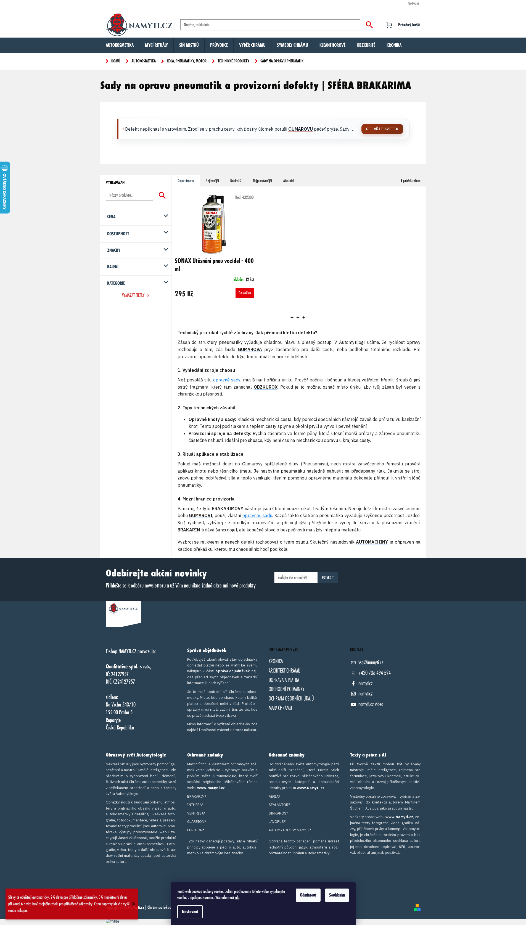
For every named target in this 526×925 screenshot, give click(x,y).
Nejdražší (236, 181)
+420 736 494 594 (374, 673)
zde (237, 897)
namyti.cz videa (370, 704)
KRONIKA (276, 661)
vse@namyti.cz (371, 662)
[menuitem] (119, 45)
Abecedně (288, 181)
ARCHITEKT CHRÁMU (284, 671)
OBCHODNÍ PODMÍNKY (287, 689)
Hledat (369, 25)
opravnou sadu (257, 515)
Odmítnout (308, 895)
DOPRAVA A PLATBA (284, 680)
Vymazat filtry (133, 295)
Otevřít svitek (382, 129)
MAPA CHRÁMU (280, 708)
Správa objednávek (206, 650)
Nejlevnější (212, 181)
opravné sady (226, 380)
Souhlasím (337, 895)
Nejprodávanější (262, 181)
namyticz (365, 683)
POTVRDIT (328, 577)
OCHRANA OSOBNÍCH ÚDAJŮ (291, 699)
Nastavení (190, 912)
